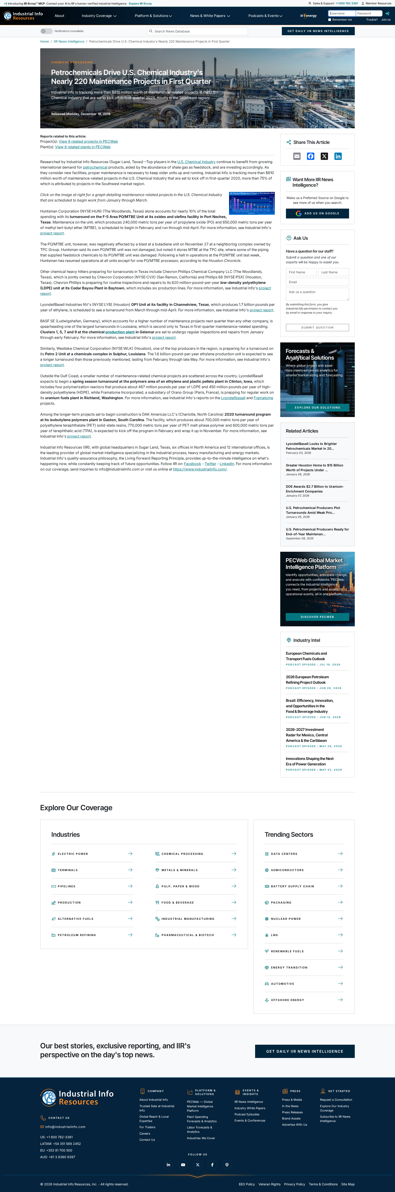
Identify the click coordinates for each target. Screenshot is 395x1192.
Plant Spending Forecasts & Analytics (202, 1119)
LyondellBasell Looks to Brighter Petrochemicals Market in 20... (311, 446)
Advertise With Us (294, 1124)
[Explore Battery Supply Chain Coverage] (341, 886)
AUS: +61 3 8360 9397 (57, 1157)
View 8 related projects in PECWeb (88, 141)
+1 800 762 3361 (347, 3)
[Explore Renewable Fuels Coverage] (341, 951)
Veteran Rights (269, 1184)
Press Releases (292, 1112)
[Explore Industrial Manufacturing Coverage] (234, 918)
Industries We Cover (201, 1138)
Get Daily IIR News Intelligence (318, 31)
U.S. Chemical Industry (196, 161)
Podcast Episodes (247, 1114)
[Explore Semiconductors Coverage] (341, 870)
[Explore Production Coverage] (130, 902)
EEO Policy (247, 1184)
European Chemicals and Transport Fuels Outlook (306, 656)
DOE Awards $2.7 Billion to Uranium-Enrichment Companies (315, 488)
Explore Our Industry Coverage (334, 1108)
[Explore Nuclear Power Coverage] (341, 918)
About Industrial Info (153, 1099)
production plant (120, 332)
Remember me (342, 19)
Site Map (348, 1184)
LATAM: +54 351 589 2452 (60, 1144)
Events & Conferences (250, 1120)
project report (52, 233)
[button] (310, 3)
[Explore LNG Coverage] (341, 935)
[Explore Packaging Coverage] (341, 902)
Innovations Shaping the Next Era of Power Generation (310, 761)
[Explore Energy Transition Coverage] (341, 967)
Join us (385, 19)
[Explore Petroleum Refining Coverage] (130, 935)
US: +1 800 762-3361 (56, 1137)
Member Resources (378, 3)
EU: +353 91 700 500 (56, 1150)
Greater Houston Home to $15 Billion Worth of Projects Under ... (314, 467)
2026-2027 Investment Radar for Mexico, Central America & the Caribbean (307, 735)
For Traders (147, 1127)
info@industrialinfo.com (65, 1127)
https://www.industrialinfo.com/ (200, 469)
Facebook (192, 463)
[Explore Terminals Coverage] (130, 870)
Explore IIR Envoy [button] (140, 3)
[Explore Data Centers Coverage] (341, 853)
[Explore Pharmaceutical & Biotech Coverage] (234, 935)
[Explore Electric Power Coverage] (130, 853)
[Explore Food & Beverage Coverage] (234, 902)
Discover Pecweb (317, 617)
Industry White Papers (250, 1108)
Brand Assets (291, 1118)
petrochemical (95, 167)
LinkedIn (227, 463)
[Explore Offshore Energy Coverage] (341, 1000)
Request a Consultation (336, 1099)
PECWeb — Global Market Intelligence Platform (200, 1106)
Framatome (263, 398)
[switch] (46, 31)
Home (44, 41)
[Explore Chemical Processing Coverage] (234, 853)
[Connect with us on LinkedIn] (168, 1164)
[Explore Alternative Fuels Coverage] (130, 918)
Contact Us (147, 1139)
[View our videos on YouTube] (183, 1164)
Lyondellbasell (233, 398)
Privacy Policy (294, 1184)
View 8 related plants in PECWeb (83, 147)
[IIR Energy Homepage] (308, 16)
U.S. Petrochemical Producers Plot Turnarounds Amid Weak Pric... (313, 510)
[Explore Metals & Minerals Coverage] (234, 870)
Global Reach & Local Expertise (154, 1119)
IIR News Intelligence (69, 41)
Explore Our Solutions (317, 407)
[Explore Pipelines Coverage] (130, 886)
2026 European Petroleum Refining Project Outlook (307, 680)
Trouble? (372, 19)
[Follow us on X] (197, 1164)
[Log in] (387, 13)
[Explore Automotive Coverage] (341, 983)
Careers (144, 1133)
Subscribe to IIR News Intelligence (335, 1119)
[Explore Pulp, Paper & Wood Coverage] (234, 886)
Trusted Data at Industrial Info (156, 1108)
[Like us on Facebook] (212, 1164)
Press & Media (292, 1099)
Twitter (210, 463)
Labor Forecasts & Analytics (199, 1129)
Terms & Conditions (323, 1184)
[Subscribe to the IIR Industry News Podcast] (227, 1164)
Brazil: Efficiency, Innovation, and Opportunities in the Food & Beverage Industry (310, 706)
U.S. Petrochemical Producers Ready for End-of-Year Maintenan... (317, 531)
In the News (290, 1106)
